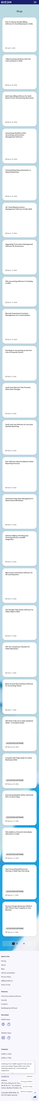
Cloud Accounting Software (11, 996)
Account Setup (27, 1086)
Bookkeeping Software (9, 1008)
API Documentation (8, 973)
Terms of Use (5, 985)
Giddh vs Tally (6, 1058)
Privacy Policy (6, 977)
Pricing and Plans (26, 1081)
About (3, 965)
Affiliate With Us (7, 981)
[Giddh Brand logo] (6, 2)
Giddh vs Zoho (6, 1054)
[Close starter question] (34, 1061)
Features (29, 1076)
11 (24, 944)
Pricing (3, 961)
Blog (2, 969)
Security (4, 1000)
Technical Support (26, 1091)
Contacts (4, 1004)
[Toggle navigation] (35, 2)
